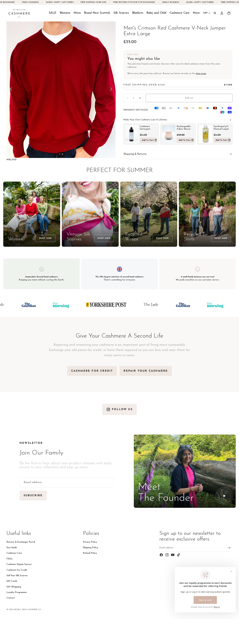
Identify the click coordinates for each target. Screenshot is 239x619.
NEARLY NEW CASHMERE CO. (27, 610)
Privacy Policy (90, 542)
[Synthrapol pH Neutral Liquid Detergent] (205, 134)
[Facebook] (161, 555)
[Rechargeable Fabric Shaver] (168, 134)
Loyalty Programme (17, 592)
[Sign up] (229, 547)
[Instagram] (167, 555)
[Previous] (225, 120)
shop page (201, 73)
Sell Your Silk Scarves (17, 575)
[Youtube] (173, 555)
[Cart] (228, 13)
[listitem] (196, 13)
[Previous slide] (10, 89)
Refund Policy (90, 553)
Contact (11, 598)
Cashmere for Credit (17, 570)
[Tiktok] (178, 555)
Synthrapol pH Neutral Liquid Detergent (221, 127)
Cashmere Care (14, 553)
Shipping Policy (90, 547)
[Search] (215, 13)
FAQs (10, 559)
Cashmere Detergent (145, 127)
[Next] (230, 120)
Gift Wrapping (14, 587)
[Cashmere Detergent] (131, 134)
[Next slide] (112, 89)
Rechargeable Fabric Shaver (184, 127)
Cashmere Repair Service (19, 564)
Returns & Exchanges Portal (21, 542)
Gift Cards (12, 581)
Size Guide (12, 547)
